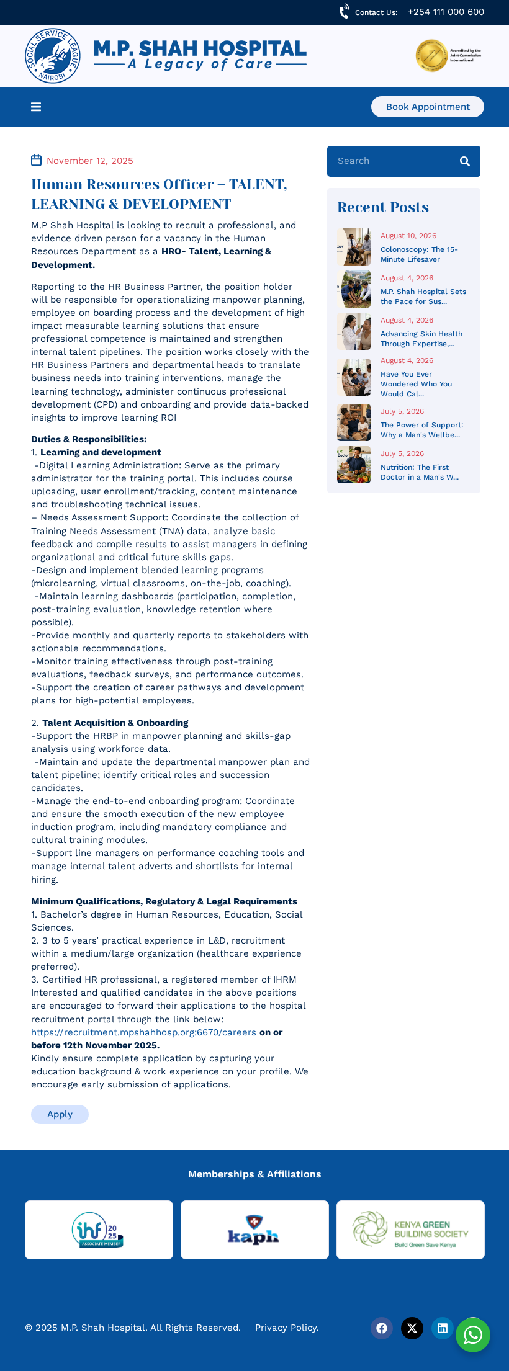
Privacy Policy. (287, 1327)
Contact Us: (376, 12)
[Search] (464, 161)
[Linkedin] (442, 1328)
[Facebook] (382, 1328)
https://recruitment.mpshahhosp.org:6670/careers (143, 1032)
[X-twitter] (412, 1328)
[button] (36, 107)
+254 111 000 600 (446, 11)
